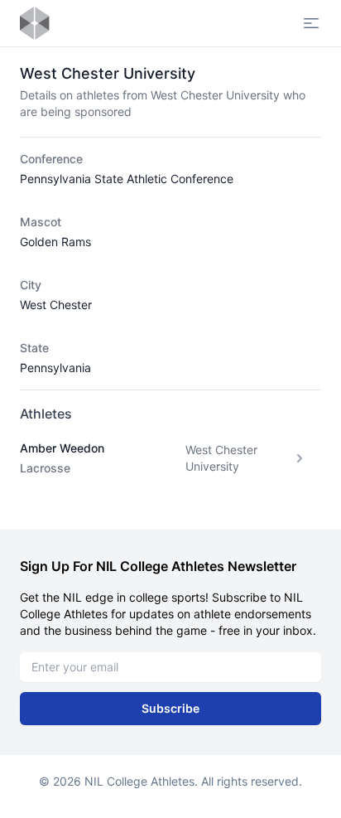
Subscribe (170, 708)
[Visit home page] (35, 23)
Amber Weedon (62, 448)
